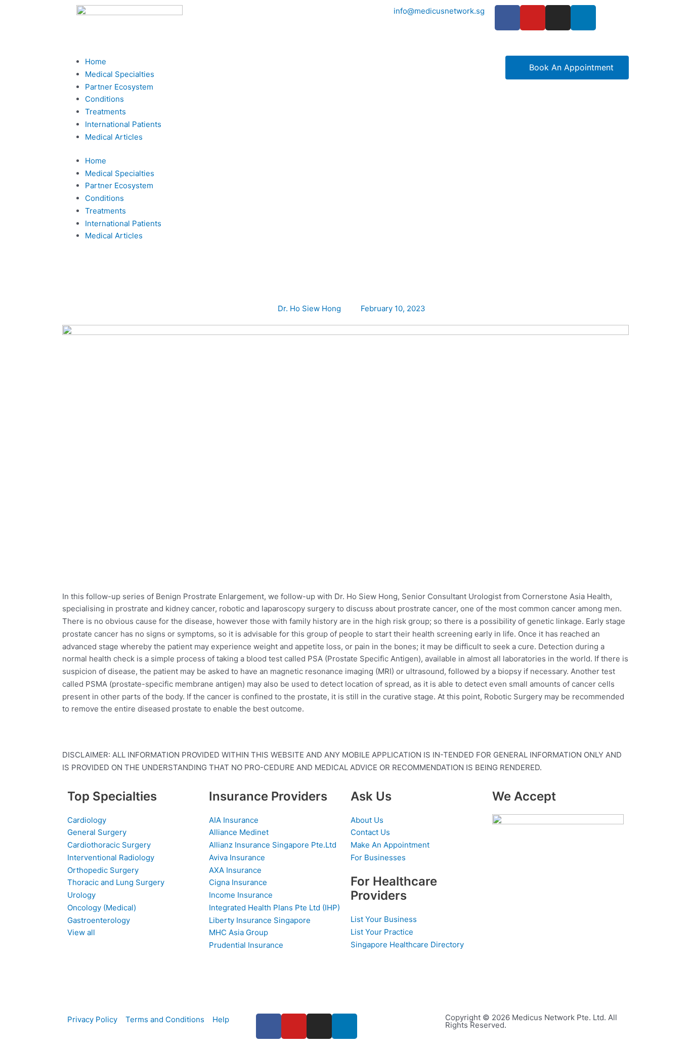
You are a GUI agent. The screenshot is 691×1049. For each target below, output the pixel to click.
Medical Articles (114, 137)
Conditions (104, 99)
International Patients (123, 124)
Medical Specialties (119, 74)
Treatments (105, 111)
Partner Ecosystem (119, 87)
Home (95, 61)
